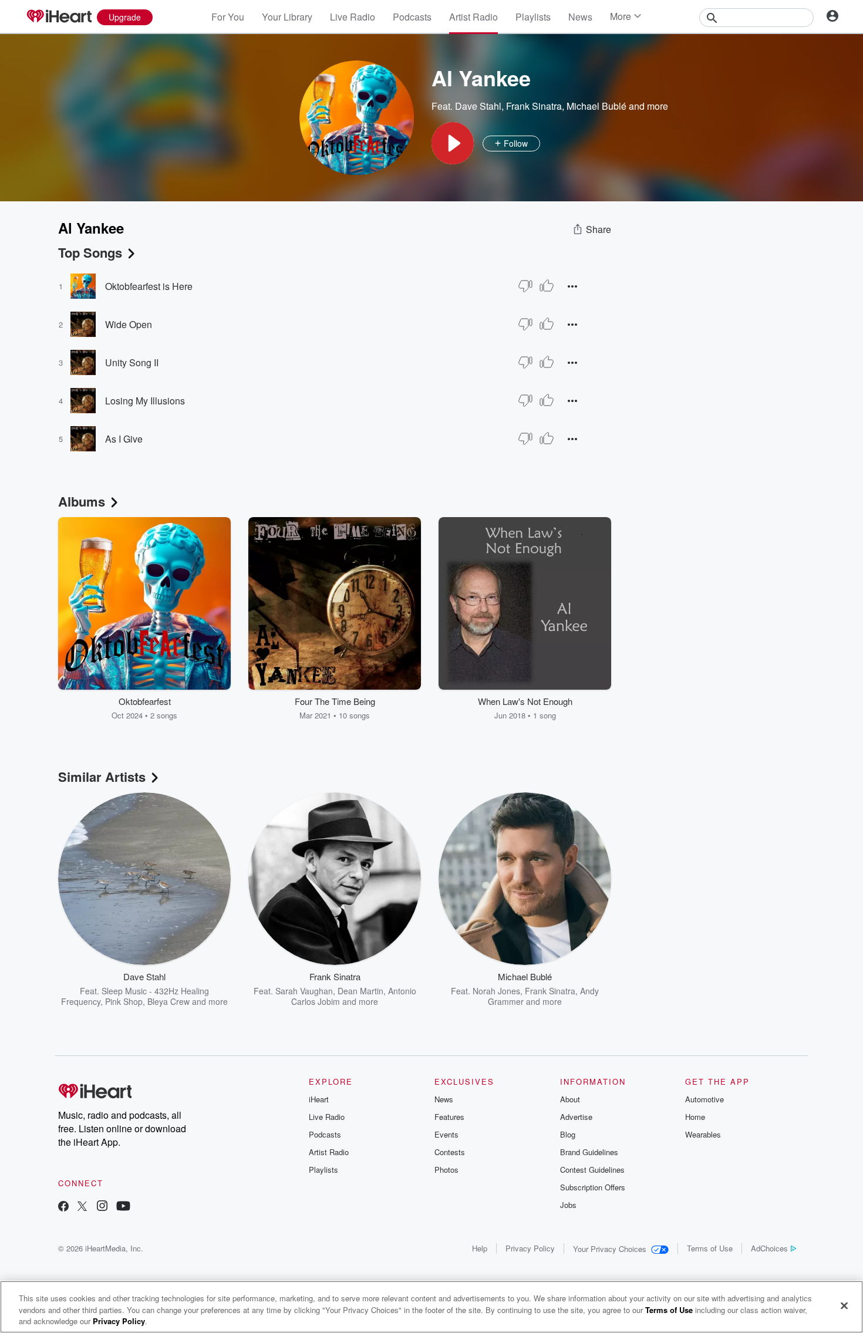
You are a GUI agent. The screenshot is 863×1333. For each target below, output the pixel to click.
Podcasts (412, 16)
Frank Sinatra (534, 106)
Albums (81, 501)
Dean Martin (360, 991)
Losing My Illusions (145, 400)
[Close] (844, 1305)
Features (449, 1116)
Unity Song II (132, 362)
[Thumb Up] (546, 285)
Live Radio (352, 16)
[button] (453, 143)
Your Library (287, 16)
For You (227, 16)
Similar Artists (102, 776)
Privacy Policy (530, 1248)
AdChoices (769, 1248)
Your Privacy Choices (609, 1248)
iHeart (319, 1099)
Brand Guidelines (589, 1151)
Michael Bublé (596, 106)
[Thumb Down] (525, 285)
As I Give (124, 439)
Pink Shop (124, 1001)
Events (446, 1134)
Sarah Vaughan (304, 991)
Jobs (568, 1204)
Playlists (533, 16)
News (580, 16)
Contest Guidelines (592, 1169)
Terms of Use (710, 1248)
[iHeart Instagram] (102, 1207)
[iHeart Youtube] (123, 1207)
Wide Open (128, 324)
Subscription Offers (592, 1187)
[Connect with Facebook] (63, 1207)
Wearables (703, 1134)
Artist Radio (473, 16)
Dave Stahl (478, 106)
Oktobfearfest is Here (149, 286)
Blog (567, 1134)
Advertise (576, 1116)
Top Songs (90, 252)
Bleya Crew (168, 1001)
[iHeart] (58, 17)
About (570, 1099)
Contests (449, 1151)
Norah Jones (496, 991)
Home (695, 1116)
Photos (446, 1169)
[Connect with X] (82, 1207)
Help (479, 1248)
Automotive (704, 1099)
